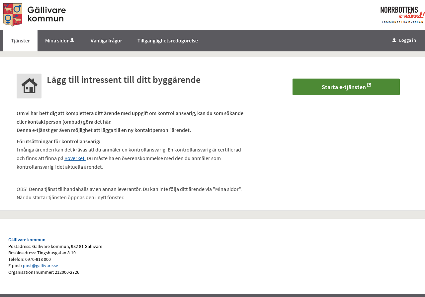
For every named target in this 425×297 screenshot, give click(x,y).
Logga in (404, 40)
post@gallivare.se (40, 265)
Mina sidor (57, 40)
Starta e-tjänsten (344, 87)
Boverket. (75, 158)
